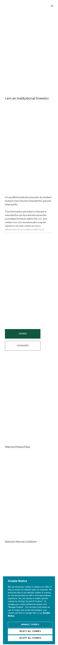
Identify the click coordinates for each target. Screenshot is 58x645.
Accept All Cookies (30, 638)
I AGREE (22, 334)
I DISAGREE (23, 346)
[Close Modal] (52, 6)
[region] (29, 610)
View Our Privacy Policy (17, 447)
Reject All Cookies (30, 631)
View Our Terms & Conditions (21, 541)
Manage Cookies (30, 625)
